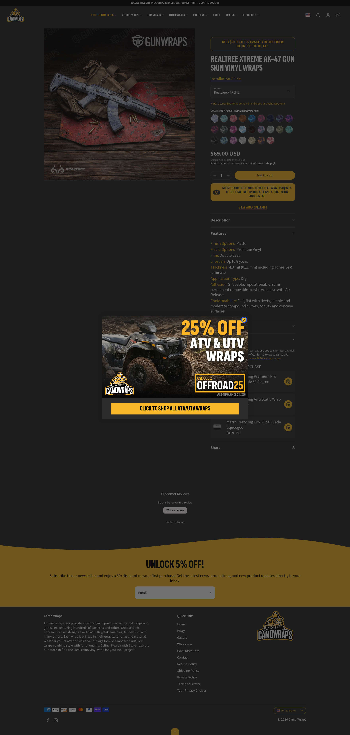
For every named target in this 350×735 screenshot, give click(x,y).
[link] (175, 357)
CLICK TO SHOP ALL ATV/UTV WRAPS (175, 408)
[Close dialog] (244, 319)
